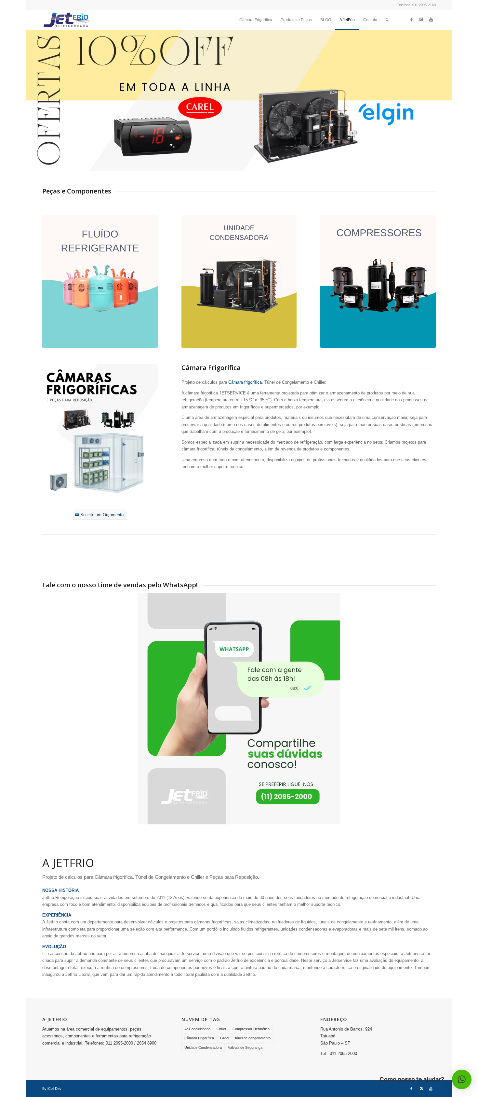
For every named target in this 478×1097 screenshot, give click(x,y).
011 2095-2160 (424, 5)
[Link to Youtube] (431, 19)
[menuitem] (255, 20)
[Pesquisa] (387, 20)
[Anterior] (31, 100)
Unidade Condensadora (203, 1047)
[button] (461, 1079)
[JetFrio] (66, 20)
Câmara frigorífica (245, 382)
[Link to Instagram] (421, 19)
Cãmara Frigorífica (199, 1038)
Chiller (221, 1029)
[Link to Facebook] (411, 19)
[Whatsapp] (239, 708)
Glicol (224, 1038)
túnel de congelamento (253, 1038)
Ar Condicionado (197, 1029)
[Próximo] (446, 100)
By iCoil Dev (51, 1088)
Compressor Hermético (251, 1029)
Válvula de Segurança (245, 1047)
